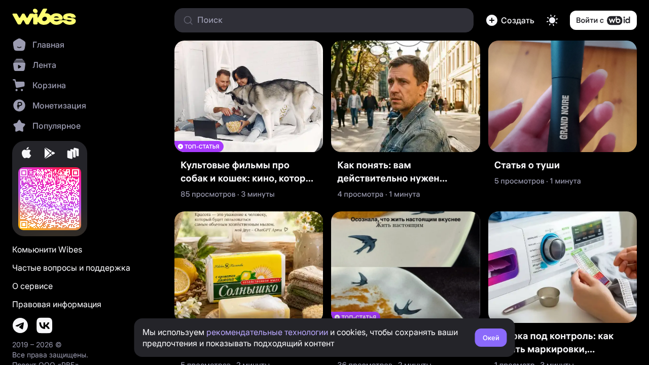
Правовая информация (56, 304)
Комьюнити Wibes (47, 249)
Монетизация (59, 105)
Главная (48, 45)
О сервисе (32, 286)
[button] (510, 20)
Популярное (56, 126)
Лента (44, 65)
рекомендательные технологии (267, 332)
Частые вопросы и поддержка (71, 268)
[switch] (552, 20)
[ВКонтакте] (45, 325)
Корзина (49, 85)
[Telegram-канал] (20, 325)
